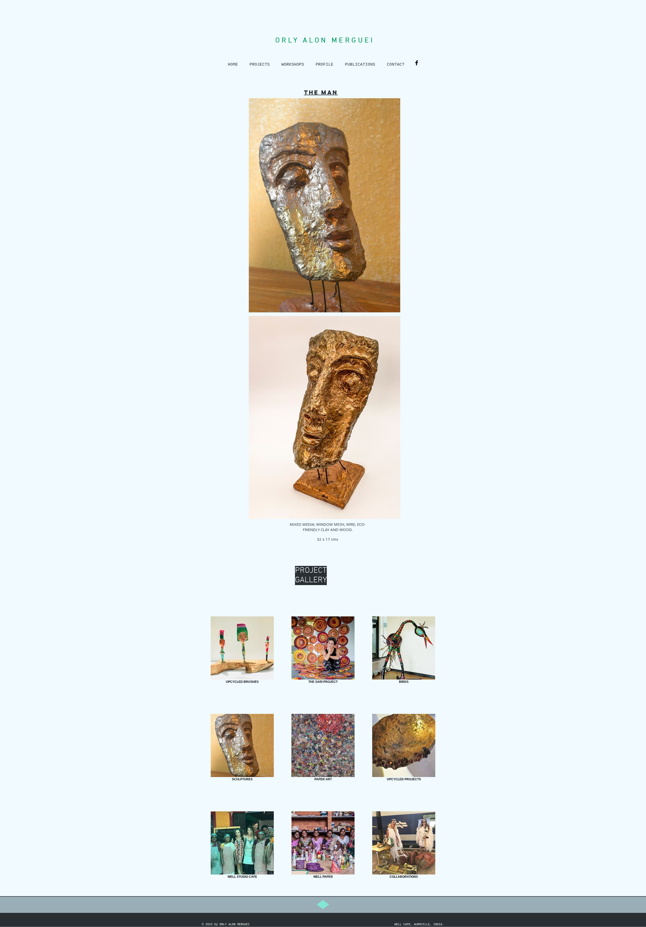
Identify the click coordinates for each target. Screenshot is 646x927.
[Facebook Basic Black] (416, 62)
